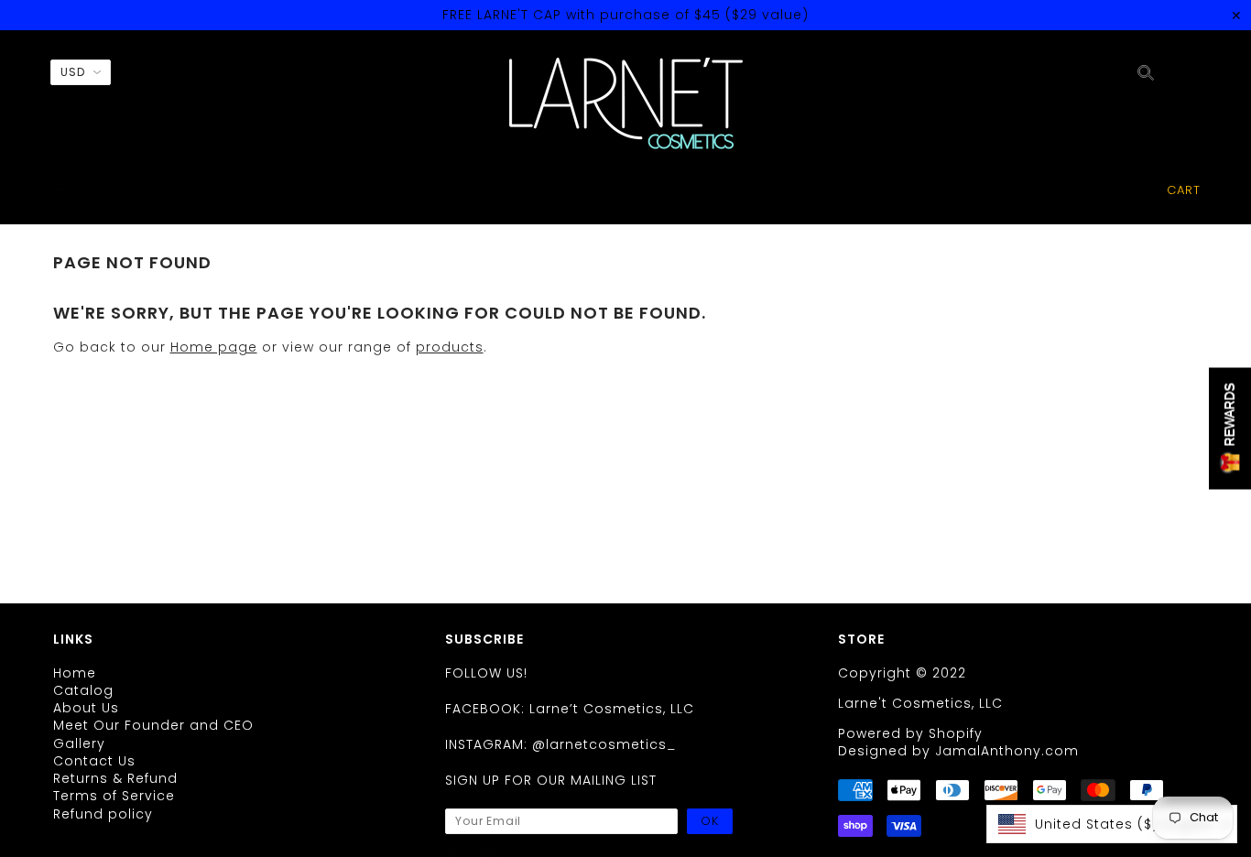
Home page (213, 347)
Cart (1184, 190)
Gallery (79, 743)
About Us (86, 708)
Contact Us (94, 761)
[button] (1111, 824)
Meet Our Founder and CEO (153, 725)
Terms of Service (114, 795)
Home (74, 673)
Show (1230, 429)
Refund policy (103, 814)
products (450, 347)
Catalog (83, 690)
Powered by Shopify (910, 733)
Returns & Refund (115, 778)
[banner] (626, 103)
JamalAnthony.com (1007, 751)
